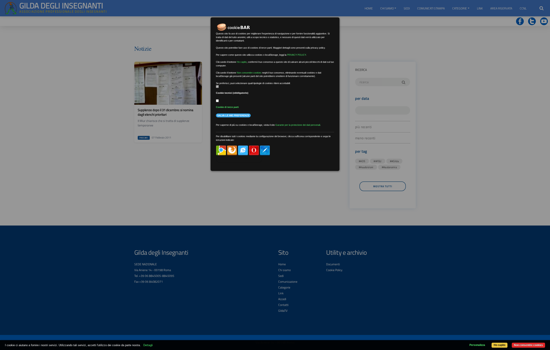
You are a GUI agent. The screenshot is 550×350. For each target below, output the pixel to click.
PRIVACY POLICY (296, 55)
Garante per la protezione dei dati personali (297, 125)
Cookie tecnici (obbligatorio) (232, 93)
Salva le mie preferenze (233, 115)
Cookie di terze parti (227, 107)
